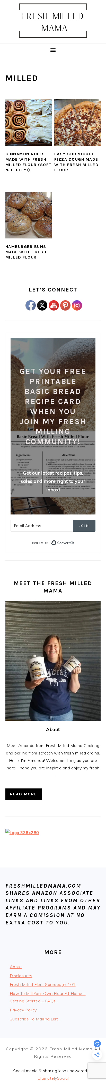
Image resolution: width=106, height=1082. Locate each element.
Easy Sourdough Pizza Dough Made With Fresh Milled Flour (76, 161)
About (53, 729)
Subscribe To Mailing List (34, 1018)
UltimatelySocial (53, 1078)
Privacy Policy (23, 1009)
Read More (23, 794)
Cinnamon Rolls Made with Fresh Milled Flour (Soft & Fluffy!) (28, 161)
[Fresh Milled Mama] (53, 37)
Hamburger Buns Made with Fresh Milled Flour (26, 252)
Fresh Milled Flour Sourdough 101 (43, 984)
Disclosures (21, 975)
